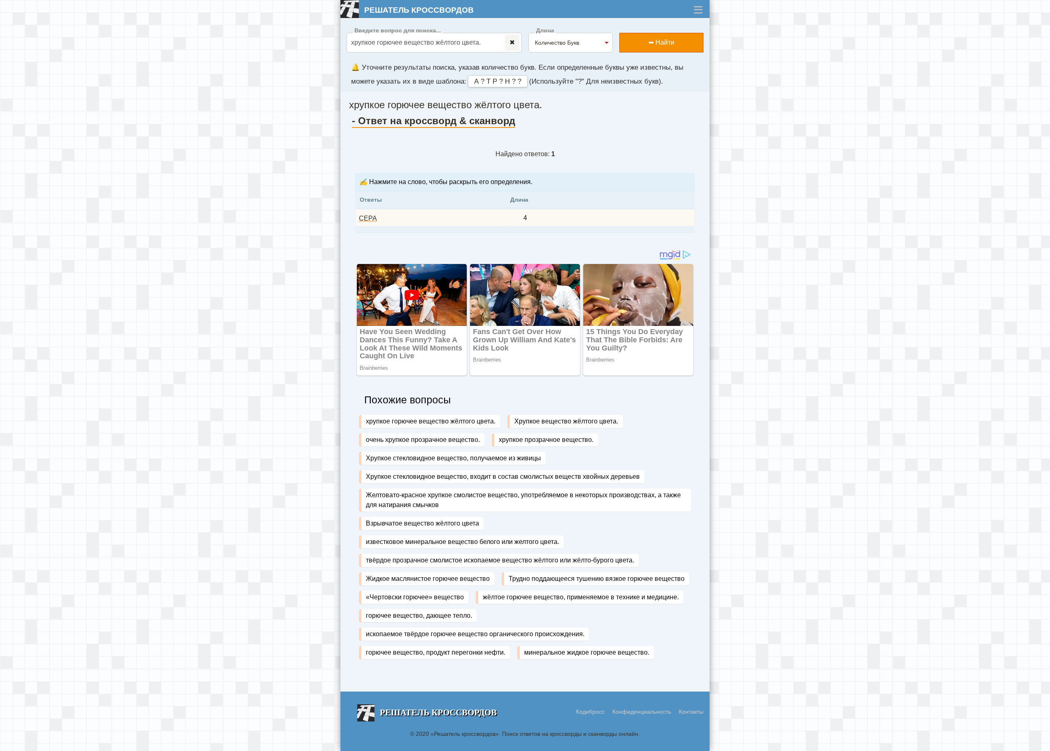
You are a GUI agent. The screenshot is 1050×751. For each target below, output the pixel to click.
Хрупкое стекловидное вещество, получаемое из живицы (453, 458)
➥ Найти (661, 42)
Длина (545, 30)
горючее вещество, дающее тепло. (419, 615)
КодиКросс (590, 711)
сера (368, 218)
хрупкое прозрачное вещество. (546, 439)
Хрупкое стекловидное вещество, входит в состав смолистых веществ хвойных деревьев (503, 476)
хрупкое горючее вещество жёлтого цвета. (430, 421)
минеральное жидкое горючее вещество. (586, 652)
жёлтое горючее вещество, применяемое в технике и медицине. (581, 597)
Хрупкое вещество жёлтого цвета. (566, 421)
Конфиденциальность (642, 711)
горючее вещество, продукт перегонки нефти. (435, 652)
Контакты (691, 711)
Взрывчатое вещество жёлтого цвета (422, 523)
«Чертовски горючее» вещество (415, 597)
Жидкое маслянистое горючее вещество (428, 578)
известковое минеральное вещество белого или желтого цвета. (462, 541)
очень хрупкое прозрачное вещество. (423, 439)
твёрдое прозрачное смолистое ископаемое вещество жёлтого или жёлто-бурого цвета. (500, 560)
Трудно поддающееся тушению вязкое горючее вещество (597, 578)
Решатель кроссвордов (419, 10)
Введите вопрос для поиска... (397, 30)
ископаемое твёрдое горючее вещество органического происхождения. (475, 633)
